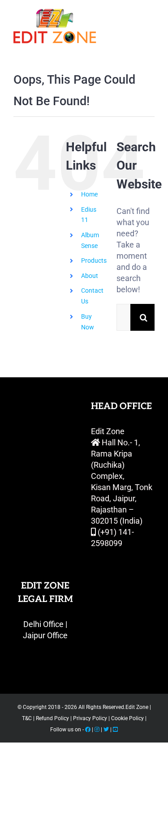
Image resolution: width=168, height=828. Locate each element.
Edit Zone (137, 707)
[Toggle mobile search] (131, 13)
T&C (27, 718)
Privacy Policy (89, 718)
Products (94, 260)
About (89, 275)
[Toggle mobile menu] (150, 13)
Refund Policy (51, 718)
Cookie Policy (127, 718)
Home (89, 194)
